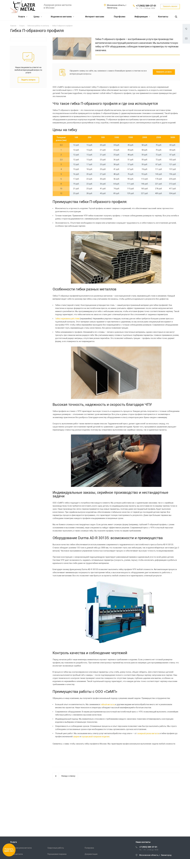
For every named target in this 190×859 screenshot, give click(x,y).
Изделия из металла (61, 16)
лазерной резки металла (148, 733)
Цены (37, 16)
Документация (91, 854)
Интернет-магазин (94, 16)
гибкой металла (108, 704)
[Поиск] (176, 17)
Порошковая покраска (56, 854)
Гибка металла (16, 854)
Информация (141, 16)
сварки (76, 736)
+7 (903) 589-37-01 (146, 5)
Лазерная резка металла (21, 848)
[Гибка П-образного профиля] (72, 39)
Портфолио (119, 16)
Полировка (89, 848)
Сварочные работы (55, 848)
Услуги (21, 16)
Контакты (163, 16)
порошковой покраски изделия (95, 736)
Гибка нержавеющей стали (67, 318)
